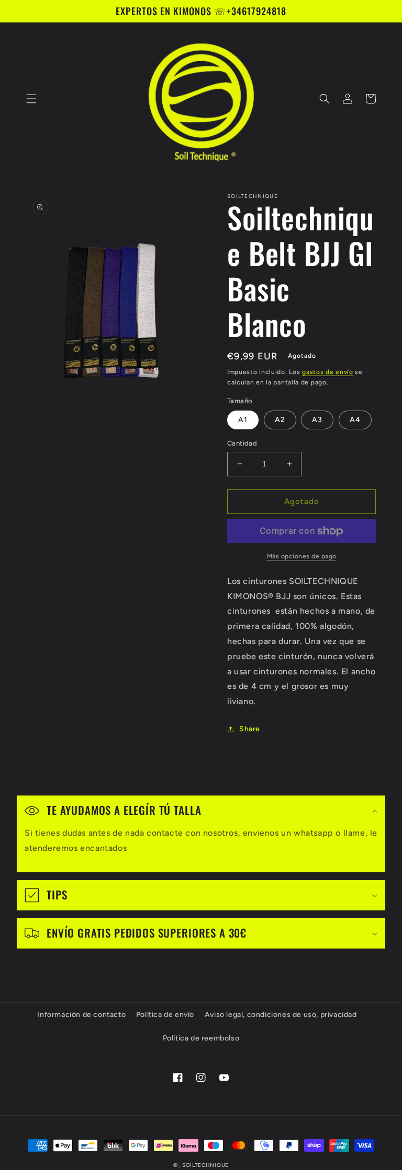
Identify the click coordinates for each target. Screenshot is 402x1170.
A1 (243, 419)
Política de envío (165, 1014)
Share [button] (249, 728)
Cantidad (242, 443)
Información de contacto (81, 1014)
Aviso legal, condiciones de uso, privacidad (281, 1014)
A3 (317, 419)
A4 (355, 419)
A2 (280, 419)
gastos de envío (327, 372)
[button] (31, 98)
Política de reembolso (201, 1038)
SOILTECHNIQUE (205, 1165)
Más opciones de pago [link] (302, 556)
